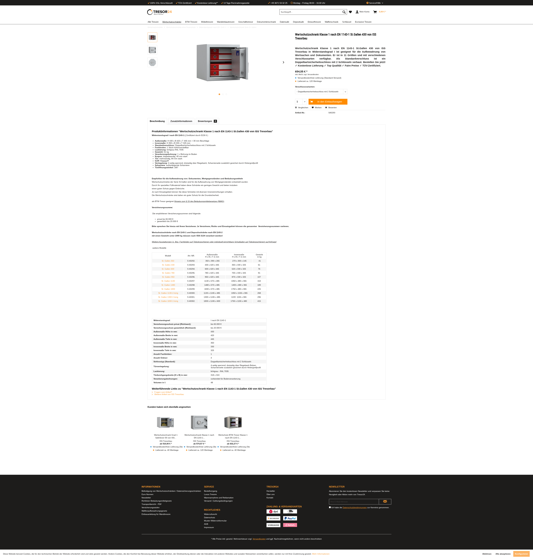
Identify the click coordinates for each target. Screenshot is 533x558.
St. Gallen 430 (168, 265)
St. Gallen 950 (168, 277)
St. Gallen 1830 (168, 289)
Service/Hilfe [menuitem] (375, 3)
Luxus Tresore (210, 494)
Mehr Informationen (321, 554)
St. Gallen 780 (167, 273)
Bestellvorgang (210, 491)
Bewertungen (207, 121)
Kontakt (269, 498)
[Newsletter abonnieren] (385, 501)
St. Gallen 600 (167, 269)
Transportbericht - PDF (152, 504)
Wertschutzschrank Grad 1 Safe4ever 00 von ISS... (166, 436)
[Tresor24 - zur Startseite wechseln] (159, 12)
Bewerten (332, 107)
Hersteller (270, 491)
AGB (206, 524)
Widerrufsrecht (210, 514)
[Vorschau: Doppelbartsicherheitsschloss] (152, 62)
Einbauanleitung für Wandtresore (156, 514)
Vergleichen (302, 107)
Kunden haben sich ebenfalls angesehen (169, 407)
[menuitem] (313, 12)
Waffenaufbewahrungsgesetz (154, 511)
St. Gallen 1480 (168, 285)
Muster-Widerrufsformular (215, 521)
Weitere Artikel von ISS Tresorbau (169, 394)
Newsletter (146, 498)
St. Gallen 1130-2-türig (168, 293)
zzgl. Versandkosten (311, 74)
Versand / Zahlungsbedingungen (218, 501)
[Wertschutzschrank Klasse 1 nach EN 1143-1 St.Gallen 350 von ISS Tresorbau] (199, 422)
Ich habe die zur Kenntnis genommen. (360, 507)
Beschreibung (157, 121)
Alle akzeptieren (503, 554)
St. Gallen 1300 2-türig (168, 297)
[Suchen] (344, 12)
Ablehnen (486, 554)
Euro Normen (147, 494)
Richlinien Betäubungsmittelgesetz (157, 501)
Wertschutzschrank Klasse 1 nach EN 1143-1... (199, 436)
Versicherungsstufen (150, 507)
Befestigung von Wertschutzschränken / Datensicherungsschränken (171, 491)
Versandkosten (259, 539)
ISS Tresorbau (165, 441)
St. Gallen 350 (168, 261)
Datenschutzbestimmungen (355, 507)
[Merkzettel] (350, 12)
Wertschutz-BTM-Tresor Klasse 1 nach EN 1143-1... (232, 436)
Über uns (270, 494)
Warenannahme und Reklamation (218, 498)
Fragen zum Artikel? (163, 392)
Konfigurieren (521, 554)
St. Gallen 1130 (168, 281)
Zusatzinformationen (181, 121)
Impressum (209, 527)
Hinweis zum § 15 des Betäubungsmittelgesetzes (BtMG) (199, 201)
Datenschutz (209, 517)
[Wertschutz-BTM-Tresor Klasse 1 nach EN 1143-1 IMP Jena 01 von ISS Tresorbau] (233, 422)
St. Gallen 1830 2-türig (168, 301)
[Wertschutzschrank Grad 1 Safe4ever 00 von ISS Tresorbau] (165, 422)
